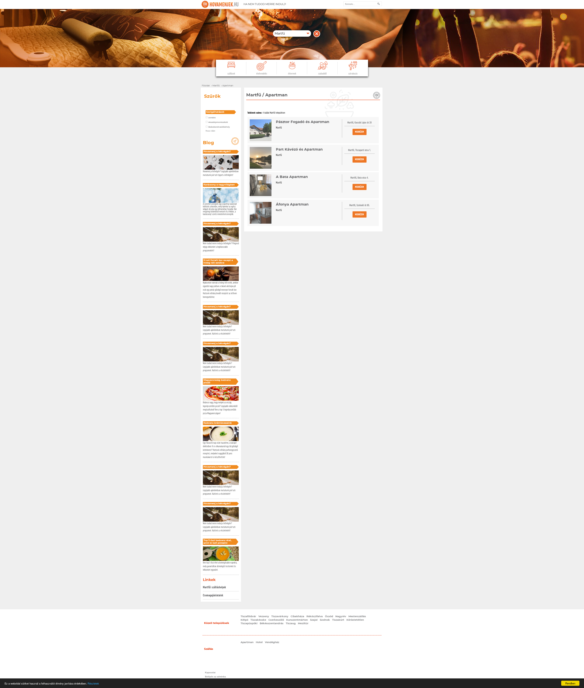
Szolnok (325, 620)
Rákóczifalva (314, 616)
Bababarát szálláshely (219, 127)
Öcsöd (329, 616)
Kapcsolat (210, 672)
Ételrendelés (261, 73)
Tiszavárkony (279, 616)
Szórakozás (353, 73)
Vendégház (272, 642)
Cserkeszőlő (276, 620)
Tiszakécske (258, 620)
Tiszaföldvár (248, 616)
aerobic (212, 118)
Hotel (259, 642)
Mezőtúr (303, 623)
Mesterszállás (357, 616)
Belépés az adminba (215, 676)
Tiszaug (291, 623)
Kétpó (244, 620)
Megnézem (359, 131)
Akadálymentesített (218, 122)
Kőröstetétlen (355, 620)
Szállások (231, 73)
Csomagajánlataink (213, 595)
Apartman (247, 642)
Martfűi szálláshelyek (214, 587)
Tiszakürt (338, 620)
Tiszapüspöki (249, 623)
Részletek (93, 683)
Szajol (314, 620)
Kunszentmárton (297, 620)
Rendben (570, 683)
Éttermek (292, 73)
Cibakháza (297, 616)
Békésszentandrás (271, 623)
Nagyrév (340, 616)
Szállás (208, 649)
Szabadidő (322, 73)
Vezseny (263, 616)
